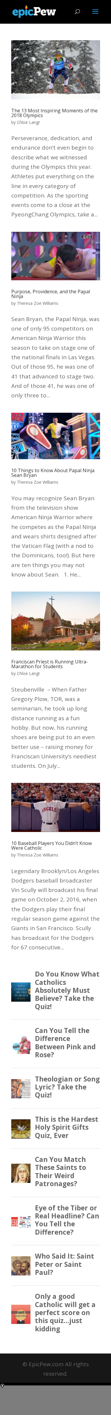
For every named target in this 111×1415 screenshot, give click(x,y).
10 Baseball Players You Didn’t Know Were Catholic (51, 845)
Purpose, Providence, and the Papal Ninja (50, 293)
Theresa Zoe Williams (37, 303)
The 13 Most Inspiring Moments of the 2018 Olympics (54, 113)
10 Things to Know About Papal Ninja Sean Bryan (52, 472)
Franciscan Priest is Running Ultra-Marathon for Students (49, 664)
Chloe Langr (28, 122)
